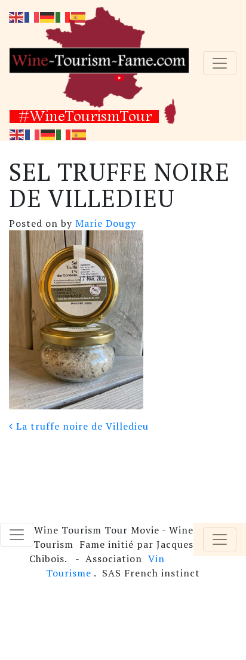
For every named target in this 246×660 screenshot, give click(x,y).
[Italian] (64, 133)
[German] (48, 133)
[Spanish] (79, 133)
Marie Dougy (104, 223)
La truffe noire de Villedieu (81, 426)
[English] (17, 133)
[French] (33, 133)
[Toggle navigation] (219, 63)
